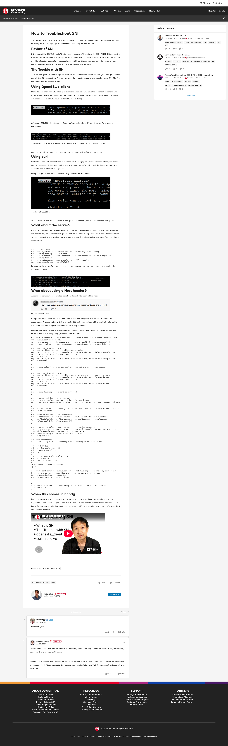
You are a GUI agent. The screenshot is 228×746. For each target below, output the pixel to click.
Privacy (92, 736)
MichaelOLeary (42, 641)
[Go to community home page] (14, 11)
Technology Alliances (182, 697)
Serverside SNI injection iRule (178, 55)
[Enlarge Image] (76, 110)
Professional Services (137, 697)
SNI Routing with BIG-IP (175, 36)
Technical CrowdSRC (45, 702)
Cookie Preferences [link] (150, 736)
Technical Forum (45, 697)
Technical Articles (27, 18)
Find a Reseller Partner (182, 694)
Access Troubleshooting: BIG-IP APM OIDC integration (189, 75)
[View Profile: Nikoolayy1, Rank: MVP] (32, 621)
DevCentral (6, 18)
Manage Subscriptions (137, 694)
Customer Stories (91, 702)
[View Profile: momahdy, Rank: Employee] (160, 77)
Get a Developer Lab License (45, 709)
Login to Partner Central (182, 702)
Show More (191, 96)
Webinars (91, 704)
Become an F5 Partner (182, 699)
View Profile (114, 594)
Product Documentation (91, 694)
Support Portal (136, 704)
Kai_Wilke (168, 58)
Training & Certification (91, 709)
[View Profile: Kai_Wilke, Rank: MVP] (160, 57)
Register (212, 11)
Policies (85, 736)
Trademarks (75, 736)
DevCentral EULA (45, 707)
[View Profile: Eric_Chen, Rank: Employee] (36, 595)
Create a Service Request (137, 699)
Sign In (222, 11)
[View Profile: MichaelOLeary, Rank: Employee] (32, 642)
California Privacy (104, 736)
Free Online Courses (91, 707)
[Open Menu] (224, 18)
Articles (15, 18)
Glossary (91, 699)
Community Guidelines (45, 704)
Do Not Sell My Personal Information (127, 736)
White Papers (91, 697)
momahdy (168, 78)
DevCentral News (45, 694)
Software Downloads (136, 702)
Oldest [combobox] (125, 612)
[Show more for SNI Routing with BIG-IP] (166, 45)
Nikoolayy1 (41, 620)
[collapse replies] (24, 619)
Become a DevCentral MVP (45, 712)
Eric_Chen (48, 594)
